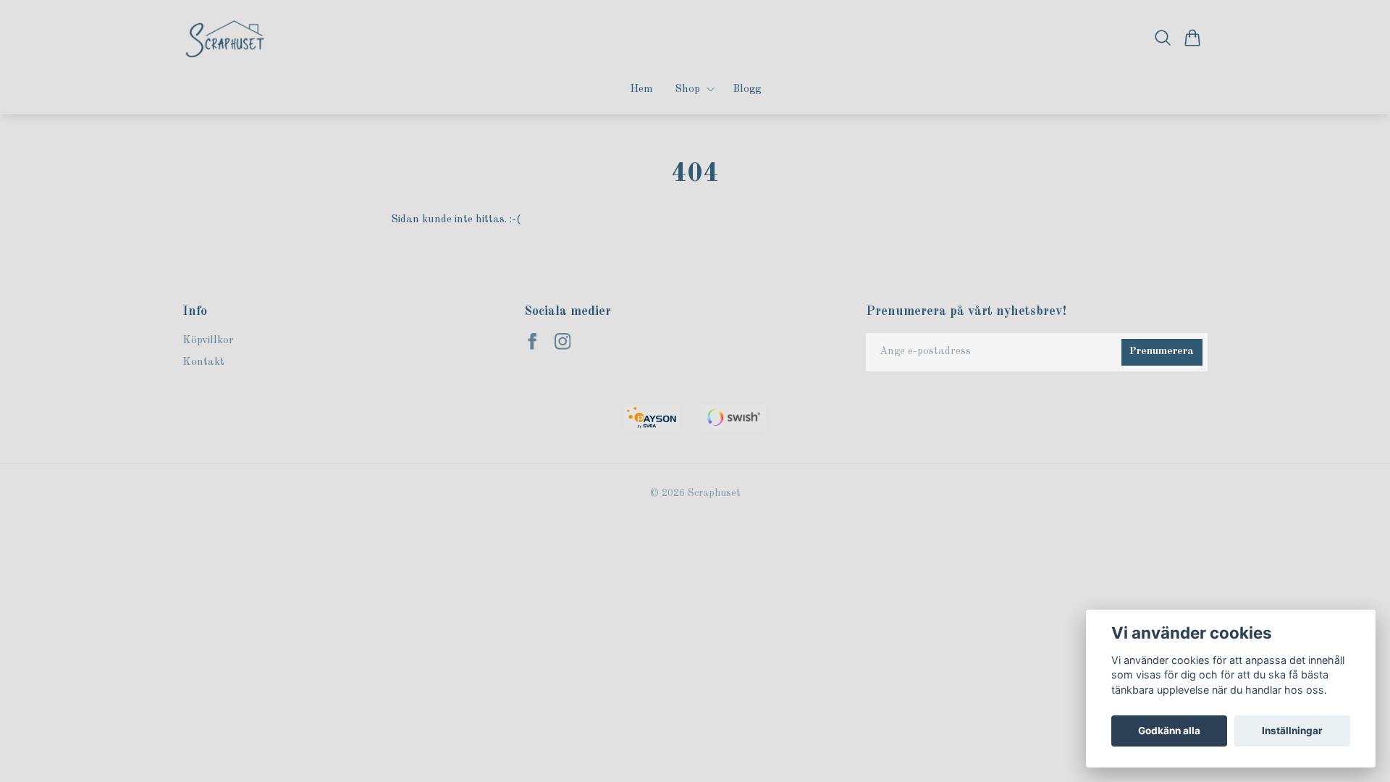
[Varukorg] (1193, 37)
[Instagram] (563, 341)
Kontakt (203, 362)
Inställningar (1292, 730)
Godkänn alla (1169, 730)
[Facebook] (532, 341)
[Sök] (1163, 37)
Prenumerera (1161, 351)
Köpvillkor (208, 340)
